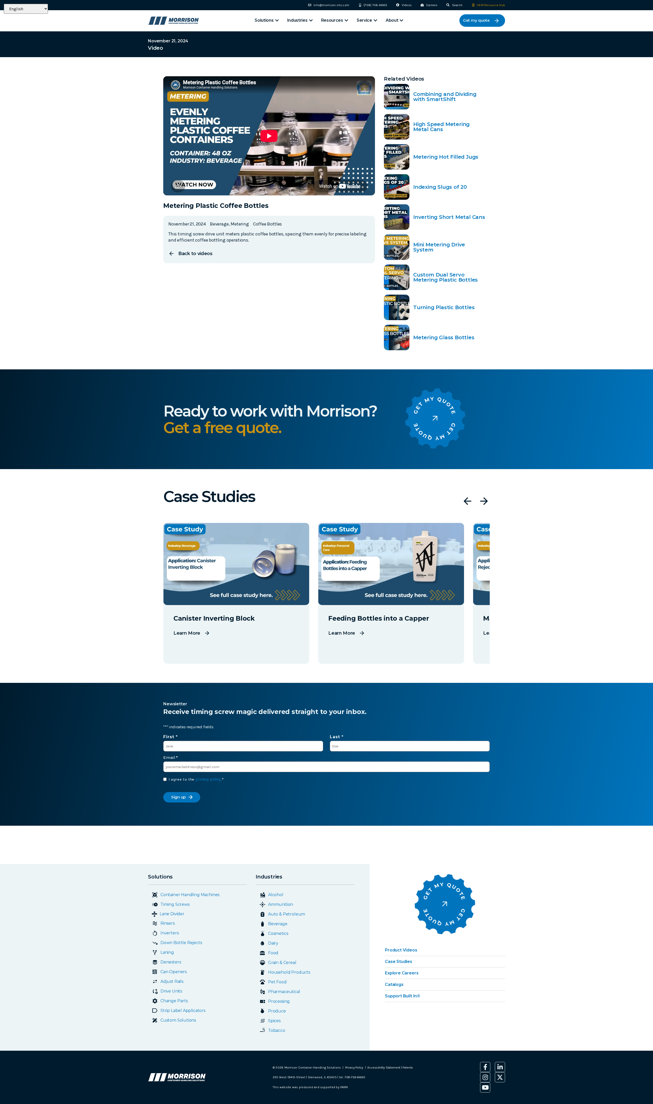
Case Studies (398, 961)
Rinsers (167, 923)
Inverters (169, 933)
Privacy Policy (354, 1067)
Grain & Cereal (282, 962)
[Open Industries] (311, 21)
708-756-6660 (355, 1077)
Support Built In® (402, 996)
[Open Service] (375, 21)
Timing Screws (175, 904)
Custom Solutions (178, 1020)
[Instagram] (485, 1077)
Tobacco (276, 1030)
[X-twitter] (500, 1077)
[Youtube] (485, 1087)
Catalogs (394, 984)
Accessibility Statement (384, 1067)
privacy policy (208, 779)
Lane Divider (172, 913)
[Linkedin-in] (500, 1067)
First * (170, 736)
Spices (274, 1020)
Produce (277, 1011)
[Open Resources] (346, 21)
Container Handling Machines (189, 894)
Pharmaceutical (284, 991)
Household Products (289, 972)
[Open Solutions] (277, 21)
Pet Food (277, 982)
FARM (343, 1087)
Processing (279, 1001)
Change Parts (174, 1000)
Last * (337, 736)
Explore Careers (401, 973)
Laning (167, 952)
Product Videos (401, 950)
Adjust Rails (171, 981)
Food (273, 952)
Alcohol (275, 894)
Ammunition (280, 904)
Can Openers (173, 971)
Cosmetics (278, 933)
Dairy (273, 943)
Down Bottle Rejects (181, 942)
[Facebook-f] (485, 1067)
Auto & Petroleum (286, 914)
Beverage (277, 923)
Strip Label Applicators (182, 1010)
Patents (408, 1067)
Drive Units (171, 991)
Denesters (170, 962)
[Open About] (401, 21)
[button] (467, 501)
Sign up (178, 797)
